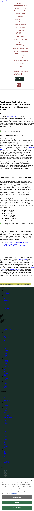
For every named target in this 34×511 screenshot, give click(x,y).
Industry (18, 44)
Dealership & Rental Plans (20, 51)
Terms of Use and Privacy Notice (6, 444)
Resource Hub (21, 58)
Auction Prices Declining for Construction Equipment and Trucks (16, 243)
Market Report (6, 404)
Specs (20, 22)
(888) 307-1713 (18, 74)
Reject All (17, 502)
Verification (20, 16)
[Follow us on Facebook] (5, 471)
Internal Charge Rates (20, 8)
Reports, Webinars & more (20, 60)
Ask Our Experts (6, 422)
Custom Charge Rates (20, 39)
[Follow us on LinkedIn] (5, 473)
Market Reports (22, 259)
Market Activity (20, 13)
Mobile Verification (20, 27)
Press (20, 66)
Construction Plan (21, 46)
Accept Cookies (17, 507)
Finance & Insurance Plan (20, 48)
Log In (19, 85)
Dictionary (21, 69)
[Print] (0, 113)
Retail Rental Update (6, 410)
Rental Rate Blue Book (20, 5)
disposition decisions (15, 269)
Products (18, 3)
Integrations (7, 308)
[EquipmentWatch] (4, 1)
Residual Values (20, 30)
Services (18, 32)
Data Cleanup (21, 36)
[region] (17, 494)
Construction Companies (7, 330)
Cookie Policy (13, 493)
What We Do (20, 55)
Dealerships (7, 341)
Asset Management (20, 24)
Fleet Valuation (20, 34)
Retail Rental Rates (20, 19)
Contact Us (18, 73)
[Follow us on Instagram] (5, 475)
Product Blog (20, 63)
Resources (18, 53)
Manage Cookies (17, 497)
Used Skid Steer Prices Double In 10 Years (16, 246)
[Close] (32, 480)
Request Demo (19, 79)
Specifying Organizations (20, 71)
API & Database (20, 42)
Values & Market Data (20, 11)
